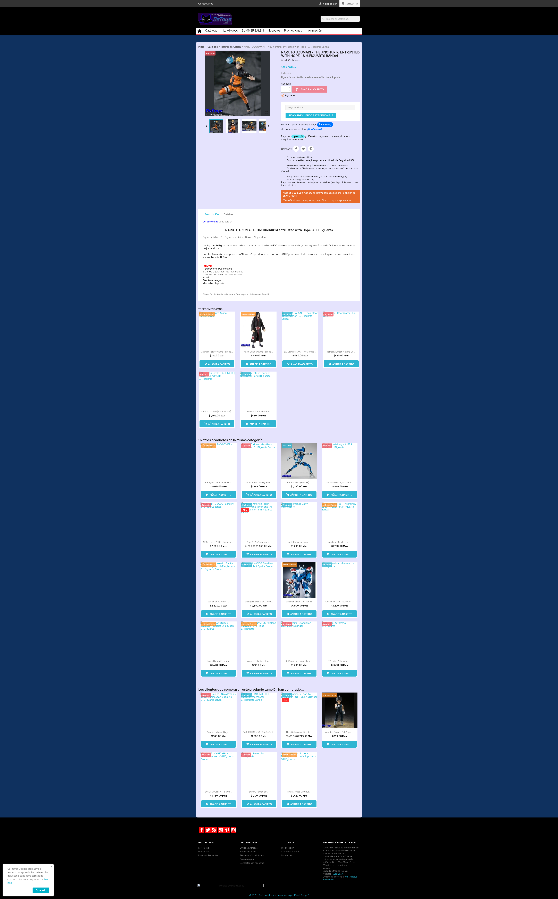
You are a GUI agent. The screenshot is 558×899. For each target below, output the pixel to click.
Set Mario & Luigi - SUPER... (339, 482)
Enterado (41, 890)
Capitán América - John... (258, 542)
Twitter (208, 830)
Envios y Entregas (249, 847)
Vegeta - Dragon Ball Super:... (339, 732)
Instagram (233, 830)
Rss (214, 830)
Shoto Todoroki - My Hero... (258, 482)
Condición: (286, 60)
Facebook (201, 830)
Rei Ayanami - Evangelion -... (299, 661)
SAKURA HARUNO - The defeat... (300, 351)
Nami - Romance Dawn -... (299, 542)
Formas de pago (248, 851)
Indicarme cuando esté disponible (311, 115)
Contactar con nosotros (252, 863)
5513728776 (338, 873)
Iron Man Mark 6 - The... (339, 542)
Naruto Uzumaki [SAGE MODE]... (217, 411)
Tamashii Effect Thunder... (258, 411)
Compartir (296, 149)
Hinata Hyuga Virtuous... (218, 661)
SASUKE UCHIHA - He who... (218, 791)
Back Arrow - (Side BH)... (299, 482)
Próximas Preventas (208, 855)
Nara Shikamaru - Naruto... (299, 732)
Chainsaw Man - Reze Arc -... (340, 601)
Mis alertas (286, 855)
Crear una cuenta (290, 851)
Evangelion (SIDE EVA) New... (259, 601)
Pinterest (311, 149)
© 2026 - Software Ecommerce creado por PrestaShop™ (279, 895)
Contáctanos (205, 3)
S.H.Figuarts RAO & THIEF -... (218, 482)
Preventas (203, 851)
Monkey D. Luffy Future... (259, 661)
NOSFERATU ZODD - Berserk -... (218, 542)
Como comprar (247, 859)
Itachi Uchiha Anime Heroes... (258, 351)
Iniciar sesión (287, 847)
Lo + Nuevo (203, 847)
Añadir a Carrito (219, 364)
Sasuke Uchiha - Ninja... (218, 732)
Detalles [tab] (228, 214)
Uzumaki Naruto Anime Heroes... (217, 351)
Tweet (303, 149)
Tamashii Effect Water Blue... (341, 351)
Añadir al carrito (309, 89)
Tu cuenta (288, 842)
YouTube (221, 830)
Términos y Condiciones (252, 855)
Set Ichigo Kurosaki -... (218, 601)
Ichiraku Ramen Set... (258, 791)
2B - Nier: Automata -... (339, 661)
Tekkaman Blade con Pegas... (299, 601)
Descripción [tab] (212, 214)
